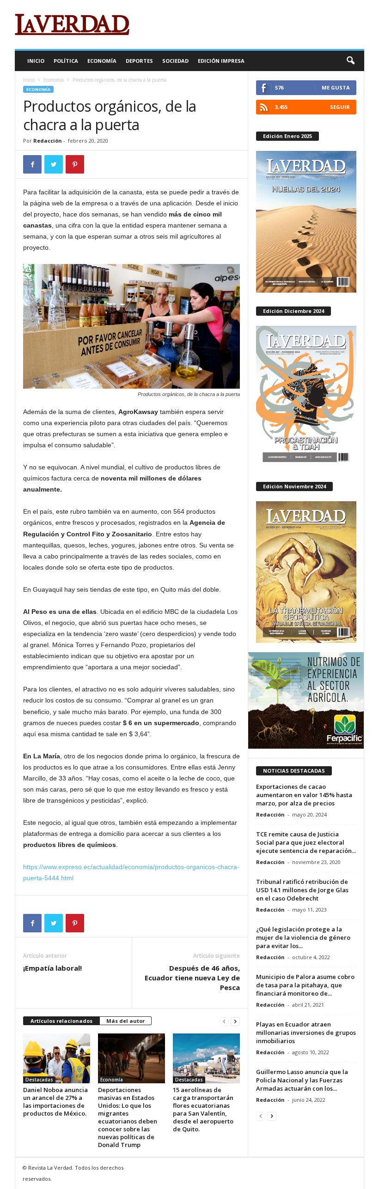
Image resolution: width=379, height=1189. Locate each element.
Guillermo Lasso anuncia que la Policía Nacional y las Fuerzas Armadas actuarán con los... (302, 1080)
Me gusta (336, 87)
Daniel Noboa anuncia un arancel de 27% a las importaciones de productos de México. (55, 1101)
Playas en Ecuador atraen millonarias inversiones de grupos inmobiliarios (306, 1032)
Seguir (340, 106)
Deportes (139, 60)
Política (66, 60)
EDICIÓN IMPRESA (221, 60)
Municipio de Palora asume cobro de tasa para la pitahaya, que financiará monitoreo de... (305, 985)
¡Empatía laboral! (52, 968)
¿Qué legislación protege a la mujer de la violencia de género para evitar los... (303, 937)
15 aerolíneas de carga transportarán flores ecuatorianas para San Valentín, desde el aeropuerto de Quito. (203, 1109)
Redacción (47, 140)
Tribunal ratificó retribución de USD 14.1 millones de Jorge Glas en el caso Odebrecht (302, 889)
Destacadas (39, 1079)
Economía (101, 60)
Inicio (35, 60)
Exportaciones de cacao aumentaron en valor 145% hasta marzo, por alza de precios (304, 794)
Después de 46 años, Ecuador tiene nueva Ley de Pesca (192, 977)
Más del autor (125, 1020)
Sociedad (175, 60)
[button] (350, 61)
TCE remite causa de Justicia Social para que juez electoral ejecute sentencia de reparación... (306, 842)
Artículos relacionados (61, 1020)
